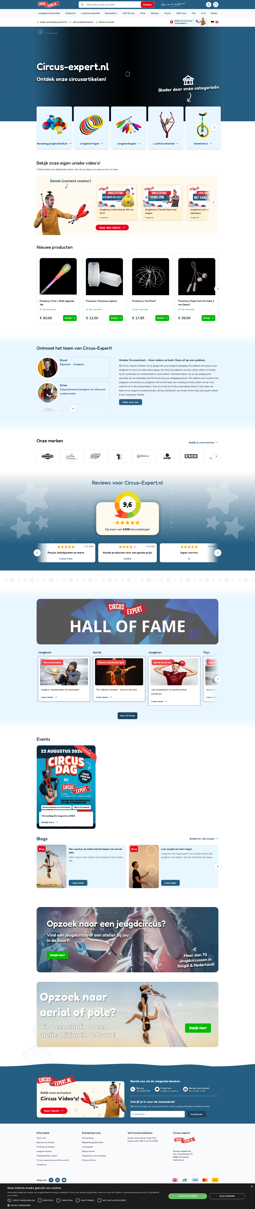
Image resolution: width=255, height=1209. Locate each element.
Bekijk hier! (47, 822)
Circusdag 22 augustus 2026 (58, 815)
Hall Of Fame (127, 715)
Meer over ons (131, 402)
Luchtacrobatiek (90, 13)
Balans (155, 13)
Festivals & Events (46, 1146)
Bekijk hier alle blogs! (202, 838)
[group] (48, 456)
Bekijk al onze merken (201, 442)
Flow (143, 13)
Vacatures (41, 1164)
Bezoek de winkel (45, 1142)
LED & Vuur (128, 13)
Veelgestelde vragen (47, 1155)
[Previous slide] (99, 202)
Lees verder (12, 1195)
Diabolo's (71, 13)
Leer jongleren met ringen (176, 849)
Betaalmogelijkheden (92, 1142)
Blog (41, 849)
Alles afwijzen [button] (227, 1196)
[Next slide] (210, 202)
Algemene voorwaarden (94, 1155)
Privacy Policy (89, 1160)
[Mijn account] (208, 4)
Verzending (88, 1138)
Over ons (41, 1138)
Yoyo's (167, 13)
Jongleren (149, 217)
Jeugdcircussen (44, 1151)
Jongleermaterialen (49, 13)
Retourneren (88, 1151)
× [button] (252, 1187)
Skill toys (181, 13)
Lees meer (78, 882)
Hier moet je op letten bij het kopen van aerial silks (95, 851)
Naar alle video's (109, 227)
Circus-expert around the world (52, 1160)
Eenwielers (111, 13)
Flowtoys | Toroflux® (144, 300)
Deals (214, 13)
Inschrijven (196, 1114)
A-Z (203, 13)
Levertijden (87, 1146)
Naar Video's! (51, 1110)
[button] (85, 1205)
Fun (194, 13)
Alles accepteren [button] (188, 1196)
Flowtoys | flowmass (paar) (101, 300)
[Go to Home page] (48, 4)
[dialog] (127, 1196)
